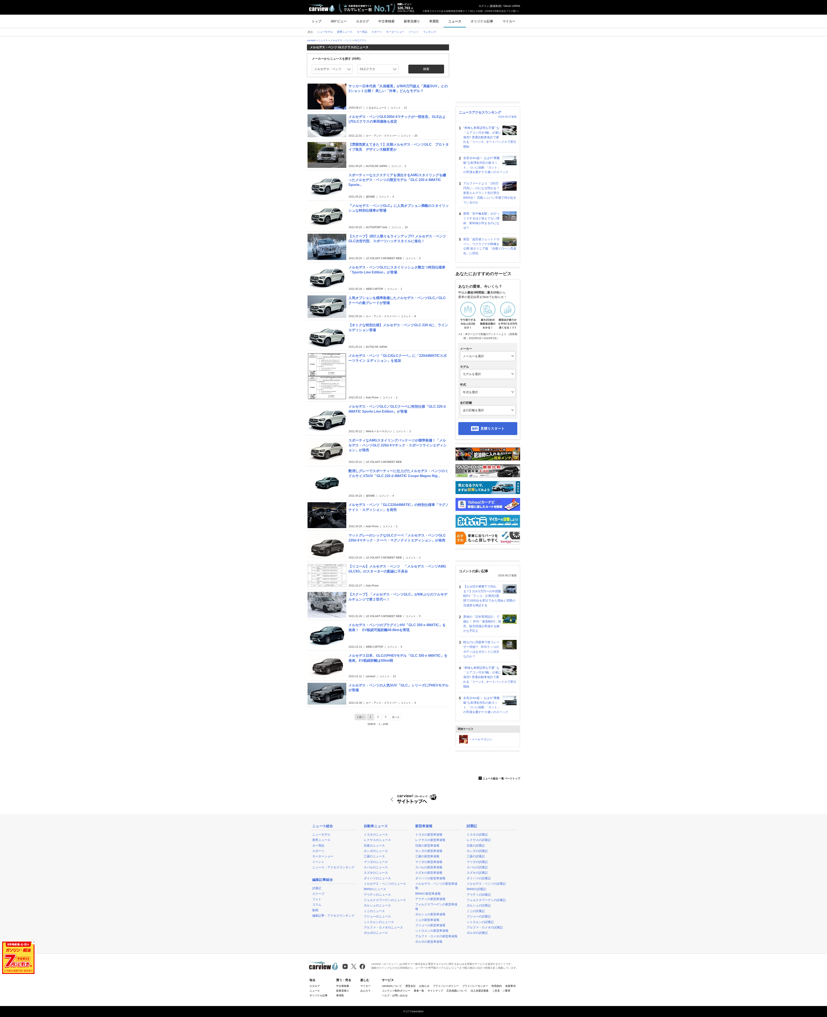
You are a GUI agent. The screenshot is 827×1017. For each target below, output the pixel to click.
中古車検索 (386, 21)
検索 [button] (426, 69)
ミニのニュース (374, 911)
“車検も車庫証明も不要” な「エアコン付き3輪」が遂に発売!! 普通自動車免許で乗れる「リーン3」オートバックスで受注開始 (489, 137)
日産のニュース (374, 845)
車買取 (434, 21)
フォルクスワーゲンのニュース (385, 900)
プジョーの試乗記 (479, 916)
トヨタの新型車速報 (428, 834)
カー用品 (318, 845)
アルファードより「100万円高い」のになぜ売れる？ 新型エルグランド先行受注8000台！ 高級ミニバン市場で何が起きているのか (489, 193)
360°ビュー (339, 21)
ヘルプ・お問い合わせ (395, 995)
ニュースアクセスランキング (480, 112)
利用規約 (496, 985)
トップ (316, 21)
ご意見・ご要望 (501, 990)
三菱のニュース (374, 856)
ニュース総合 (322, 826)
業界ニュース (321, 840)
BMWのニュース (375, 889)
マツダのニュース (376, 862)
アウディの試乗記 (479, 894)
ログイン (484, 6)
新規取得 (495, 6)
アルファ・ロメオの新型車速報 (436, 936)
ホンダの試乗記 (477, 851)
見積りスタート (492, 428)
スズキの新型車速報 (428, 872)
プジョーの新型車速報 (430, 925)
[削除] (34, 942)
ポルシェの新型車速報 (430, 914)
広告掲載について (456, 990)
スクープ (318, 893)
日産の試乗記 (476, 845)
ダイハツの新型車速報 (430, 878)
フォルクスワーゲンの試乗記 (486, 900)
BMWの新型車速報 (428, 893)
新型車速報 (423, 826)
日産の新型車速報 (427, 845)
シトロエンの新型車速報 (431, 930)
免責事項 (510, 985)
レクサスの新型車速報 (430, 840)
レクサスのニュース (377, 840)
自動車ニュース (376, 826)
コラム (316, 904)
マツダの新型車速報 (428, 862)
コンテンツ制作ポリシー (396, 990)
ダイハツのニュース (377, 878)
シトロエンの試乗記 (480, 922)
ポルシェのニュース (377, 905)
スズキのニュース (376, 872)
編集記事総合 (322, 879)
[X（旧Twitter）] (353, 966)
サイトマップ (435, 990)
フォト (316, 899)
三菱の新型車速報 (427, 856)
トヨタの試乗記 (477, 834)
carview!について (392, 985)
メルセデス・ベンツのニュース (385, 883)
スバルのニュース (376, 867)
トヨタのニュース (376, 834)
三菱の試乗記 (476, 856)
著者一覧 (419, 990)
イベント (318, 862)
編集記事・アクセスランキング (333, 915)
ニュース (454, 21)
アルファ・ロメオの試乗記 (485, 927)
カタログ (362, 21)
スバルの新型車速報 (428, 867)
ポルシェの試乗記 (479, 905)
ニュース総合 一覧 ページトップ (501, 778)
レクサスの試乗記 (479, 840)
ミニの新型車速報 (427, 920)
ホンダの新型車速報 (428, 851)
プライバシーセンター (475, 985)
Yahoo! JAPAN (511, 6)
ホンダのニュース (376, 851)
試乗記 (316, 888)
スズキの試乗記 (477, 872)
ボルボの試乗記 (477, 932)
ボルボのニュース (376, 932)
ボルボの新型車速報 (428, 941)
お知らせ (424, 985)
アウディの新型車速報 (430, 899)
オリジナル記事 (482, 21)
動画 (315, 910)
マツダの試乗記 (477, 862)
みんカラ (365, 990)
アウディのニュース (377, 894)
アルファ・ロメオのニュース (383, 927)
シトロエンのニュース (379, 922)
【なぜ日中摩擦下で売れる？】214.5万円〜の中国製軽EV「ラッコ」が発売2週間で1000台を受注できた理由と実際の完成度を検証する (489, 596)
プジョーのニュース (377, 916)
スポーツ (318, 851)
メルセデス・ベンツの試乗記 (486, 883)
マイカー (508, 21)
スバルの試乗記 (477, 867)
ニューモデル (321, 834)
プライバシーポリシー (446, 985)
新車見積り (412, 21)
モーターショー (322, 856)
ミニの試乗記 (476, 911)
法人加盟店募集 (480, 990)
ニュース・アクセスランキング (333, 867)
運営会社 (410, 985)
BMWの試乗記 (476, 889)
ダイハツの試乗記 (479, 878)
